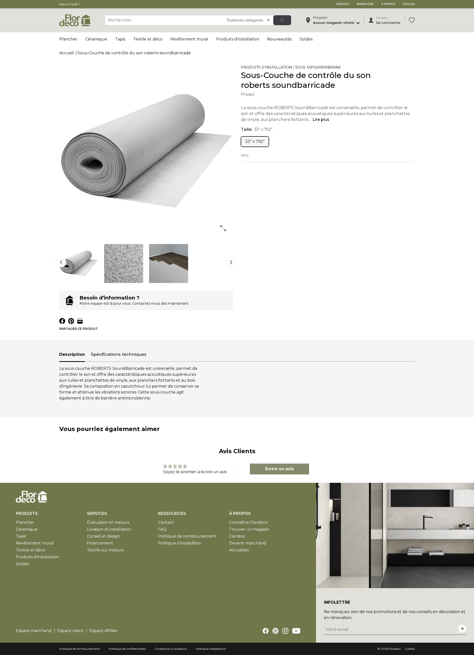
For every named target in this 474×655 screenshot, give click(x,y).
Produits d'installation (237, 39)
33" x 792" (255, 141)
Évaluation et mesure (108, 522)
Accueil (66, 53)
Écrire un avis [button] (279, 469)
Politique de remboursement (187, 536)
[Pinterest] (275, 631)
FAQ (162, 529)
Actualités (239, 550)
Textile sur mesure (105, 550)
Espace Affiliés (103, 630)
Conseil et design (103, 536)
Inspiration (365, 4)
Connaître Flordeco (248, 522)
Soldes (306, 39)
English (409, 4)
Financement (100, 543)
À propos (388, 4)
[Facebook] (266, 631)
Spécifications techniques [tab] (118, 354)
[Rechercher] (282, 20)
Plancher (68, 39)
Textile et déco (147, 39)
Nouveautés (279, 39)
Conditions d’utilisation (171, 649)
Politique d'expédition (179, 543)
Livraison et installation (109, 529)
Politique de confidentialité (127, 649)
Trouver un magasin (249, 529)
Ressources (172, 513)
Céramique (96, 39)
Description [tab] (72, 354)
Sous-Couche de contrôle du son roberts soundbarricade (134, 53)
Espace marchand (33, 630)
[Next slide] (231, 262)
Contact (166, 522)
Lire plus (321, 119)
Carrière (237, 536)
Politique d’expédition (211, 649)
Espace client (70, 630)
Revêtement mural (189, 39)
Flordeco (395, 649)
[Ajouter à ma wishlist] (408, 68)
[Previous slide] (61, 262)
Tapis (120, 39)
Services (342, 4)
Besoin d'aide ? (69, 4)
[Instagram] (285, 631)
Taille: (256, 129)
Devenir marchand (247, 543)
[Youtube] (296, 631)
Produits (27, 513)
